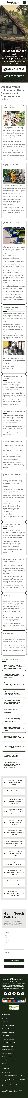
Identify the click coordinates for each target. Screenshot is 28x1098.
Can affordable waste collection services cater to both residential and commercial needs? (12, 765)
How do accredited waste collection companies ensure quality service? (12, 675)
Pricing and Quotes (7, 1056)
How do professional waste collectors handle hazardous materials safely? (12, 746)
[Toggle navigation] (3, 2)
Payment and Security (8, 1053)
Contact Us (5, 1021)
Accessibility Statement (8, 1032)
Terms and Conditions (8, 1025)
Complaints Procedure (8, 1039)
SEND (14, 966)
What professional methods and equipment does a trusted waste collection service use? (13, 667)
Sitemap (4, 1063)
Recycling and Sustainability (9, 1060)
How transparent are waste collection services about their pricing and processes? (13, 720)
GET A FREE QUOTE (14, 76)
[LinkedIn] (18, 993)
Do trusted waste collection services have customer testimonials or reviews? (12, 755)
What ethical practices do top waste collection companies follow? (12, 729)
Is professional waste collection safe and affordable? (10, 711)
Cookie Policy (5, 1035)
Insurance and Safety (7, 1046)
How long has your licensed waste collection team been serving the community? (12, 702)
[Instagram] (14, 993)
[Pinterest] (22, 993)
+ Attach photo (14, 960)
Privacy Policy (5, 1028)
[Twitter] (9, 993)
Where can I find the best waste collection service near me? (12, 737)
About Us (4, 1018)
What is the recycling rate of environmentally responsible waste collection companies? (12, 693)
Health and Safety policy (8, 1042)
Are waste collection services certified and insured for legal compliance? (12, 684)
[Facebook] (5, 993)
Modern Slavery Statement (9, 1049)
